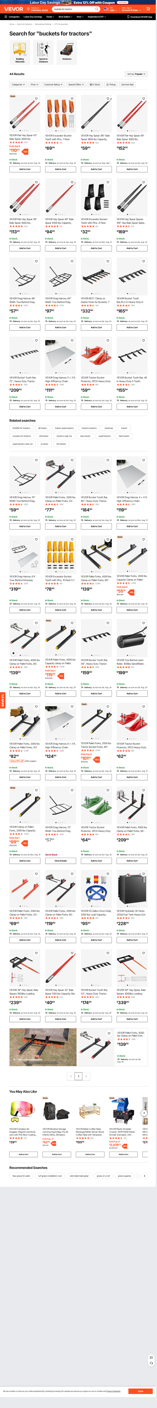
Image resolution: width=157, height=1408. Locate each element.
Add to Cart (24, 169)
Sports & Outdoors (24, 24)
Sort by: (130, 74)
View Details (61, 860)
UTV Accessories (61, 24)
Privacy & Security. (113, 1391)
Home (11, 24)
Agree (140, 1391)
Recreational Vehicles (43, 24)
